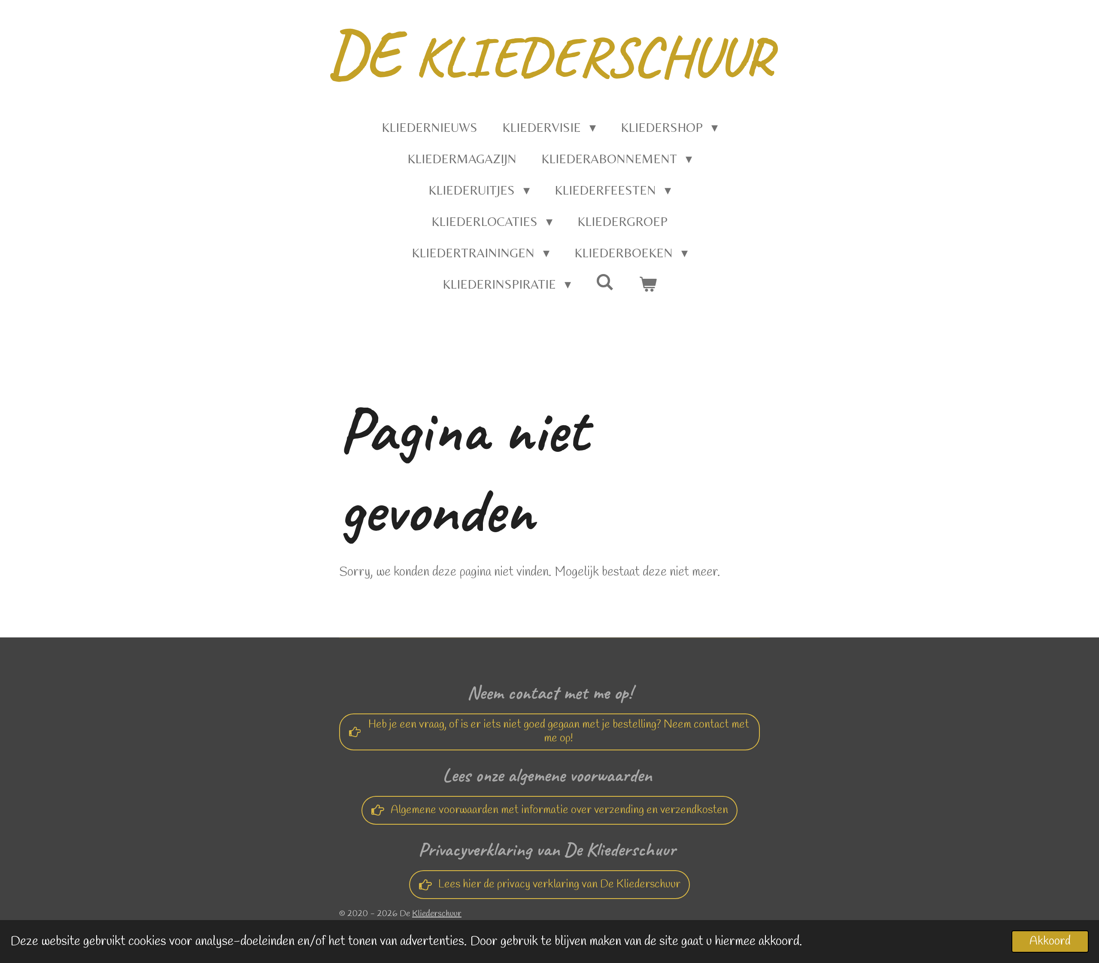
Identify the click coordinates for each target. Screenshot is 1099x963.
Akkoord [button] (1050, 941)
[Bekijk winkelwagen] (647, 284)
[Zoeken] (605, 282)
